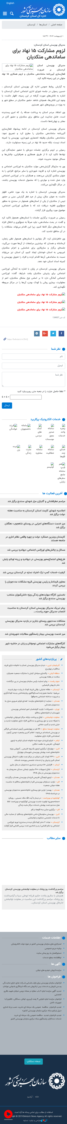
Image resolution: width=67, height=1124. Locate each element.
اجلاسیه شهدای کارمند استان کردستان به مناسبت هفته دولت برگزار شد (36, 513)
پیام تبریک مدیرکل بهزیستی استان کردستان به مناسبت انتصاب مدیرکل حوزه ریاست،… (36, 610)
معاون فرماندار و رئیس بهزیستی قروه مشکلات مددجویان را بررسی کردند (35, 584)
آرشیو (29, 1096)
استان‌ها (43, 25)
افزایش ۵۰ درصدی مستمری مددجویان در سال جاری (35, 764)
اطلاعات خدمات (51, 938)
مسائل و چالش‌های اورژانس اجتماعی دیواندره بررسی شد (36, 550)
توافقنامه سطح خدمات (52, 957)
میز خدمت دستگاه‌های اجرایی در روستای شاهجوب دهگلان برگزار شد (35, 526)
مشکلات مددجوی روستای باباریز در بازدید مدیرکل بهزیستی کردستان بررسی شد (35, 623)
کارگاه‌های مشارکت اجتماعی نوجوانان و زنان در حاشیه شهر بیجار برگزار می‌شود (35, 645)
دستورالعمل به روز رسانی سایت (48, 953)
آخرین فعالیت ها (52, 493)
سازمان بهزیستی (42, 9)
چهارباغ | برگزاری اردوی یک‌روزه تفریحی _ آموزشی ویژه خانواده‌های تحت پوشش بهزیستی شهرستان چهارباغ (35, 750)
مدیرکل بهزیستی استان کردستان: (49, 45)
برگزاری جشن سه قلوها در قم (45, 809)
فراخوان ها (54, 977)
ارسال (7, 405)
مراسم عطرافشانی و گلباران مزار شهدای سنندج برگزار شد (36, 501)
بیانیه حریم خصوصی (53, 948)
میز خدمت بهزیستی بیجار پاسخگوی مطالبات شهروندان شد (35, 634)
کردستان (31, 25)
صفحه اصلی (56, 25)
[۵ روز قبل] (33, 864)
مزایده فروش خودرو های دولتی (48, 970)
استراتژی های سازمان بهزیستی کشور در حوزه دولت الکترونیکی (36, 944)
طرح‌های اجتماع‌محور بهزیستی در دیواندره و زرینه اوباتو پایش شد (34, 561)
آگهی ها (55, 964)
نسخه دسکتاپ (33, 1061)
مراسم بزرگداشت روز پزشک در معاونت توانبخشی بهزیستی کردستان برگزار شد (34, 891)
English (10, 3)
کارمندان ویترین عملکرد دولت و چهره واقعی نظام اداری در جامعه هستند (35, 539)
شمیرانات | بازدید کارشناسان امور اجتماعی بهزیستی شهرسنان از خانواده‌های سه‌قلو (35, 711)
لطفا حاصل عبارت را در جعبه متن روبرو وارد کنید (41, 391)
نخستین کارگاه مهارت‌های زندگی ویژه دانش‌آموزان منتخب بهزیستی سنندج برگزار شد (36, 597)
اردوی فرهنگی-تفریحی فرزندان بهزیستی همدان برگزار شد (32, 777)
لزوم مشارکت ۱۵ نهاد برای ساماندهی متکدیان (38, 54)
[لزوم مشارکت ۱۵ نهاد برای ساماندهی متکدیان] (17, 67)
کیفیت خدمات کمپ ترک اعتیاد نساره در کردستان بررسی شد (34, 573)
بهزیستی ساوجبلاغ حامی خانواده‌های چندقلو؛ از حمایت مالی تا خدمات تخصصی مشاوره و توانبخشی (32, 816)
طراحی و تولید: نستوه (32, 1120)
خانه (37, 1096)
